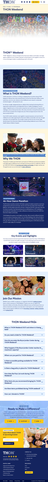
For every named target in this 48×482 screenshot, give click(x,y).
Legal (23, 480)
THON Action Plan (6, 473)
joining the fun (9, 310)
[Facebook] (22, 2)
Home (4, 6)
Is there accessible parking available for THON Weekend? (21, 362)
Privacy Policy (17, 480)
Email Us (28, 460)
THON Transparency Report (8, 467)
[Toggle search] (41, 2)
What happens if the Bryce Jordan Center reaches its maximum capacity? (23, 349)
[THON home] (9, 2)
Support (24, 421)
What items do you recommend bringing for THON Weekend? (23, 382)
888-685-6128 (29, 458)
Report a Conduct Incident (8, 475)
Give (10, 421)
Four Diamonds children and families (25, 165)
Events (9, 6)
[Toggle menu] (44, 2)
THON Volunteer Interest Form (9, 469)
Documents (27, 467)
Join (37, 421)
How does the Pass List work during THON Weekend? (19, 375)
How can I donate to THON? (14, 394)
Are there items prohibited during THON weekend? (22, 388)
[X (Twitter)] (29, 2)
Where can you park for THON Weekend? (19, 355)
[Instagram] (24, 2)
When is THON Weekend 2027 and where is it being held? (23, 328)
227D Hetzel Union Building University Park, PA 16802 (31, 455)
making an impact (37, 301)
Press (26, 465)
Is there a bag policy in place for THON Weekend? (22, 368)
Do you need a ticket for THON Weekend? (19, 335)
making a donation (39, 308)
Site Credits (5, 480)
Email (4, 437)
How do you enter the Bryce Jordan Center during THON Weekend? (22, 341)
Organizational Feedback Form (9, 465)
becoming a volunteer (29, 308)
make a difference (26, 167)
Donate (36, 2)
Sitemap (11, 480)
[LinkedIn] (27, 2)
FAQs (26, 469)
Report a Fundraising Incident (8, 471)
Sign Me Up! (8, 443)
